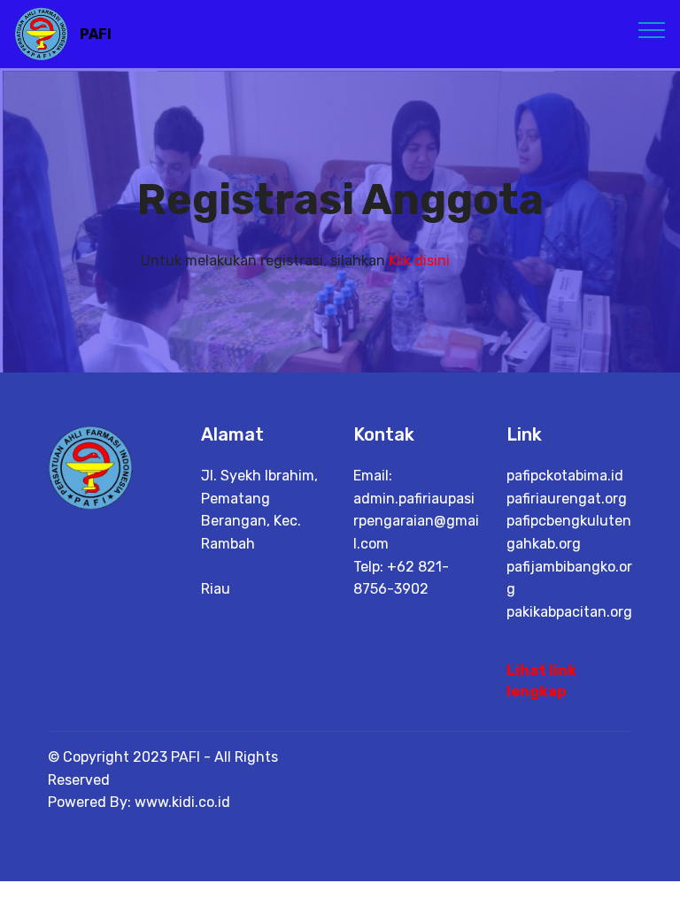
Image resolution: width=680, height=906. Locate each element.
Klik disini (419, 260)
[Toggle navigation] (652, 29)
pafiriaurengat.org (566, 498)
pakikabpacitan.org (569, 611)
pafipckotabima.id (564, 475)
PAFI (96, 34)
